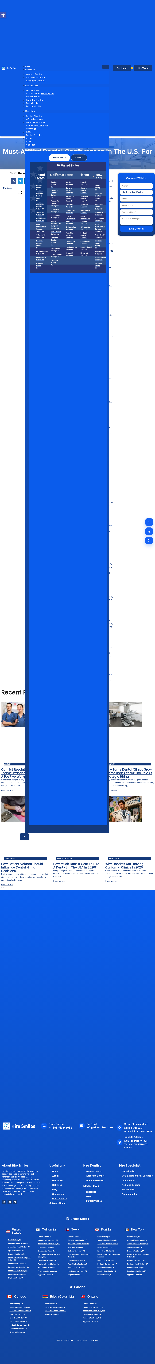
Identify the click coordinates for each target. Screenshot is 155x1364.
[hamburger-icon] (105, 67)
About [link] (29, 138)
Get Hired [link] (122, 68)
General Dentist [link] (34, 74)
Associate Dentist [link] (35, 77)
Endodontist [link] (32, 90)
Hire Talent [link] (143, 68)
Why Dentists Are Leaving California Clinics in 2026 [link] (124, 866)
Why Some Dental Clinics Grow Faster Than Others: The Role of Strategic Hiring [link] (128, 773)
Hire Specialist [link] (31, 85)
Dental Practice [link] (34, 135)
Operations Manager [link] (37, 125)
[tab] (59, 157)
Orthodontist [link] (33, 96)
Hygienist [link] (31, 128)
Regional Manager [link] (35, 122)
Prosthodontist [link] (34, 106)
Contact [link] (30, 144)
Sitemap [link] (95, 1340)
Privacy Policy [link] (82, 1340)
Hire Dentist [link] (30, 69)
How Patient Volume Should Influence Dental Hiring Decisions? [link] (22, 867)
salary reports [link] (31, 150)
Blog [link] (28, 141)
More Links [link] (30, 111)
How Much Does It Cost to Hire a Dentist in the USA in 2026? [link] (76, 866)
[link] (3, 15)
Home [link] (27, 67)
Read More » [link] (7, 790)
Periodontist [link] (32, 103)
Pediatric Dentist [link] (35, 100)
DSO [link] (28, 132)
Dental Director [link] (34, 116)
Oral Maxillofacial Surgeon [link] (40, 93)
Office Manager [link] (34, 119)
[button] (13, 181)
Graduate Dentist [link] (35, 80)
